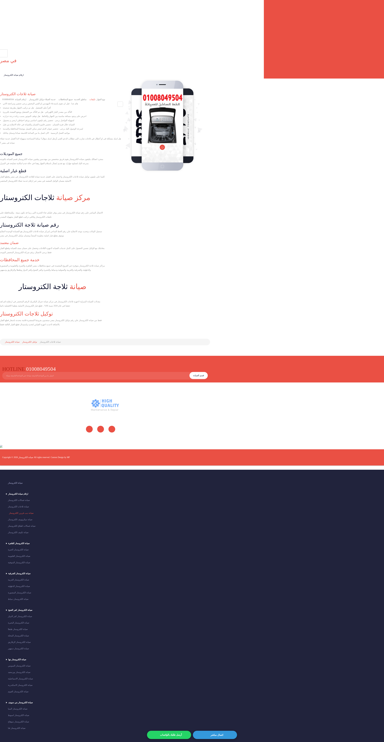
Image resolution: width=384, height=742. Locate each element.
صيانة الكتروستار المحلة (18, 636)
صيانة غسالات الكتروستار (19, 500)
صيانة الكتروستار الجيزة (18, 550)
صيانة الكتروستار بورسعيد (19, 672)
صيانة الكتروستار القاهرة (19, 543)
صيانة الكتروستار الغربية (18, 580)
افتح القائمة (203, 27)
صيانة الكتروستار (15, 483)
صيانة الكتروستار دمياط (18, 599)
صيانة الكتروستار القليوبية (19, 556)
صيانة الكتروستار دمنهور (18, 648)
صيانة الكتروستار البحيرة (18, 623)
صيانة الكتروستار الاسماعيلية (20, 679)
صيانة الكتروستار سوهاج (18, 722)
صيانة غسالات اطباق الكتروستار (22, 526)
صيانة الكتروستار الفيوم (18, 691)
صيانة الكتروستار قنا (17, 728)
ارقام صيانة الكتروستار (14, 75)
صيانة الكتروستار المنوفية (19, 562)
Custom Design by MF (60, 457)
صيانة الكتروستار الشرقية (19, 573)
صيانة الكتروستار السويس (19, 666)
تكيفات (92, 99)
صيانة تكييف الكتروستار (18, 532)
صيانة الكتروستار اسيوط (18, 715)
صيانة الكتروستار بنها (17, 659)
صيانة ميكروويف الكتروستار (20, 519)
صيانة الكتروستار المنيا (17, 709)
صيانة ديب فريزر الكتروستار (21, 513)
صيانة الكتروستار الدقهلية (19, 586)
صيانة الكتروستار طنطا (18, 629)
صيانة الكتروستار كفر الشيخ (20, 610)
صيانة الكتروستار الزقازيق (19, 642)
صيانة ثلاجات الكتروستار (18, 94)
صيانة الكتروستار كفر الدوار (20, 616)
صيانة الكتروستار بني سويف (20, 702)
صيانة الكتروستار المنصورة (19, 593)
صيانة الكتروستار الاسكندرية (20, 685)
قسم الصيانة (198, 375)
